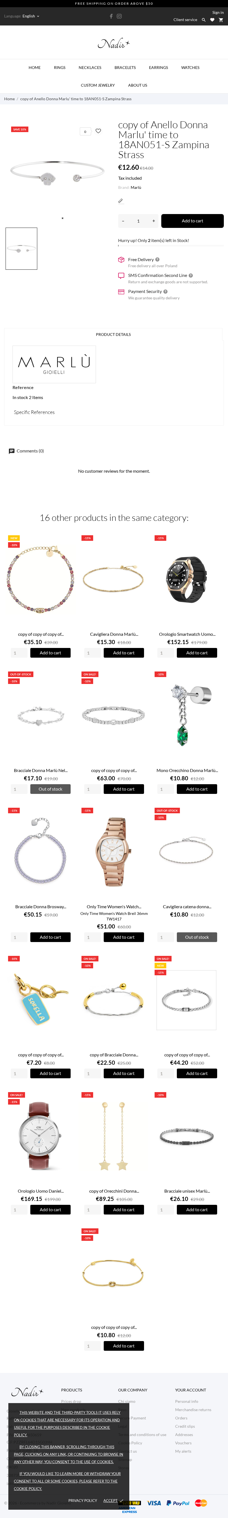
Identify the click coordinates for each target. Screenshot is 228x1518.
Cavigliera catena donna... (187, 906)
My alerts (183, 1451)
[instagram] (119, 16)
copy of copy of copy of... (41, 634)
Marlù (136, 187)
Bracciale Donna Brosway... (40, 906)
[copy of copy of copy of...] (68, 550)
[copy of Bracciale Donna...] (142, 970)
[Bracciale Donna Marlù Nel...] (68, 686)
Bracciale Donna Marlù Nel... (41, 770)
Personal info (186, 1401)
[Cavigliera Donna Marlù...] (142, 550)
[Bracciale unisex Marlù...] (215, 1107)
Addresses (184, 1434)
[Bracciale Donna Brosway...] (68, 822)
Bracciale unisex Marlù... (187, 1190)
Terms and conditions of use (142, 1434)
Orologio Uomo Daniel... (41, 1190)
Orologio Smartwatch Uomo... (187, 634)
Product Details (113, 334)
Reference (23, 387)
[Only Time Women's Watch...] (142, 822)
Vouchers (183, 1442)
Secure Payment (132, 1418)
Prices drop (71, 1401)
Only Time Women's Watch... (114, 906)
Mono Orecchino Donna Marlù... (187, 770)
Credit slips (185, 1426)
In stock (20, 397)
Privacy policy (82, 1500)
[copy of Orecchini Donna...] (142, 1107)
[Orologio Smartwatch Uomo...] (215, 550)
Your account (190, 1390)
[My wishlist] (212, 20)
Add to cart (192, 220)
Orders (181, 1418)
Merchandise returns (193, 1409)
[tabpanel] (57, 172)
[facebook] (111, 16)
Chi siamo (126, 1401)
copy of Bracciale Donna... (114, 1054)
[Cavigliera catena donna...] (215, 822)
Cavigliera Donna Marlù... (114, 634)
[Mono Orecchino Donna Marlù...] (215, 686)
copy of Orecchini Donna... (114, 1190)
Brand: (124, 187)
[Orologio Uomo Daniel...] (68, 1107)
